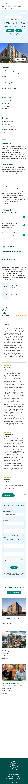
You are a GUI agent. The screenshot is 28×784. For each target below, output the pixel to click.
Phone (12, 539)
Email (6, 539)
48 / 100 (13, 297)
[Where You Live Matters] (6, 2)
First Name (5, 520)
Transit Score (16, 295)
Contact (9, 30)
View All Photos (20, 59)
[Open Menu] (2, 2)
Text (19, 539)
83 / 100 (13, 287)
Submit (14, 567)
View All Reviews (7, 495)
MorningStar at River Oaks (11, 618)
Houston (20, 6)
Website (13, 34)
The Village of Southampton (11, 651)
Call (18, 30)
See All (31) (4, 112)
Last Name (5, 528)
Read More (4, 76)
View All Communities (14, 592)
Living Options (14, 782)
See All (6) (4, 132)
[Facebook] (14, 40)
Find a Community (8, 6)
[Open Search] (25, 2)
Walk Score (15, 285)
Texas (15, 6)
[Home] (2, 6)
